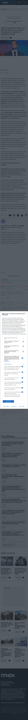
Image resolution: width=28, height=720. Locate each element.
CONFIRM (8, 401)
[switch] (23, 341)
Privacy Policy (22, 406)
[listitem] (14, 338)
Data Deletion (6, 406)
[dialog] (14, 360)
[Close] (25, 313)
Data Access (14, 406)
